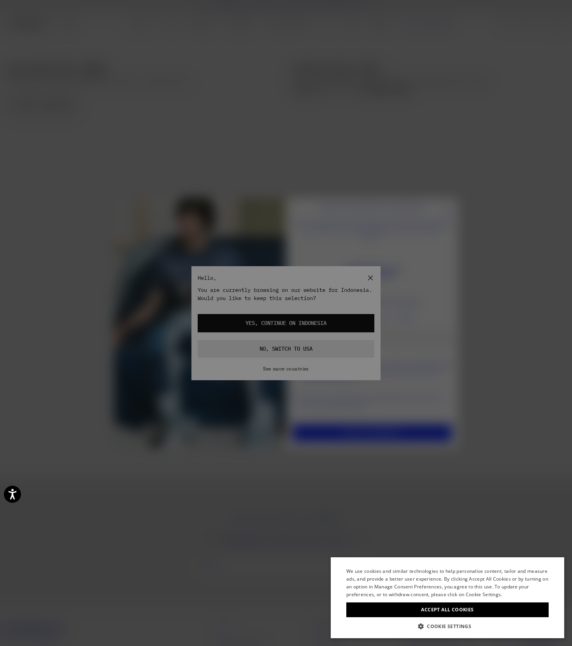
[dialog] (447, 597)
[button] (447, 626)
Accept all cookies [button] (447, 609)
